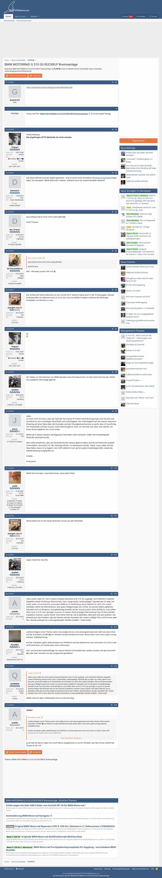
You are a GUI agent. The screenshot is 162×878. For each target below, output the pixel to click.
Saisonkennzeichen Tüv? (136, 368)
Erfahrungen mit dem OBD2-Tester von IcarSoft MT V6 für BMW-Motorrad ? (46, 805)
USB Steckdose (132, 403)
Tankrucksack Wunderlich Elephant (138, 243)
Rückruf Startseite (103, 177)
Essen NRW (20, 495)
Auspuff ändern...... (134, 380)
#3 (116, 173)
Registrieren (138, 140)
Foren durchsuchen (24, 21)
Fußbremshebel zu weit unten (139, 374)
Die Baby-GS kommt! (135, 344)
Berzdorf (20, 654)
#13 (115, 594)
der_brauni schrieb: (35, 258)
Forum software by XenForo (81, 873)
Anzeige (15, 113)
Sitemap (107, 869)
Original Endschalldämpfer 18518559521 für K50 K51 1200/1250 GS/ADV (140, 252)
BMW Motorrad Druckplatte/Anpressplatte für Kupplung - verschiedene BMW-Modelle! (61, 849)
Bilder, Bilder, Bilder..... (135, 392)
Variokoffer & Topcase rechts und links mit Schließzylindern (138, 236)
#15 (115, 666)
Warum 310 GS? (133, 350)
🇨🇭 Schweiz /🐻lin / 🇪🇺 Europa (16, 160)
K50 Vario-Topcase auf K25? (138, 296)
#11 (115, 516)
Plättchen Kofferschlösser (137, 181)
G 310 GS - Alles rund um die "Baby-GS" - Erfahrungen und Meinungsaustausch (138, 338)
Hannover (20, 317)
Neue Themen (128, 261)
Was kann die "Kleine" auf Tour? (140, 397)
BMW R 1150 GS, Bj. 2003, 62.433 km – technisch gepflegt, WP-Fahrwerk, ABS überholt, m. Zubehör (141, 199)
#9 (116, 411)
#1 (116, 82)
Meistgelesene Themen (132, 330)
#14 (115, 627)
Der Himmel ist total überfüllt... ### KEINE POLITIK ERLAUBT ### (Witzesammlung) (141, 168)
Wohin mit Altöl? (133, 290)
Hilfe (152, 869)
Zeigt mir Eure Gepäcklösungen (140, 362)
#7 (116, 329)
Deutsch (20, 869)
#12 (115, 555)
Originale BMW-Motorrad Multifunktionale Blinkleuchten (44, 836)
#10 (115, 468)
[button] (27, 16)
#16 (115, 705)
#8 (116, 372)
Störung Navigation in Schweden (140, 308)
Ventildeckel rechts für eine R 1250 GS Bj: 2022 (141, 208)
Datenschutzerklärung (140, 869)
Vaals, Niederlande (17, 200)
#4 (116, 212)
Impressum (98, 869)
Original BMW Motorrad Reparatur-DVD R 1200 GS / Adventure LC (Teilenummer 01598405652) (61, 826)
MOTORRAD (31, 216)
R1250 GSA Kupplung (135, 285)
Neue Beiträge (9, 21)
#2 (116, 129)
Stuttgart (20, 278)
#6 (116, 290)
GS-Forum (10, 869)
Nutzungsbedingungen (121, 869)
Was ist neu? (20, 16)
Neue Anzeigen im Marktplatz (136, 190)
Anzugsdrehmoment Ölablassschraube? (135, 357)
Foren (8, 16)
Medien (34, 16)
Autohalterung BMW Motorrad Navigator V (29, 815)
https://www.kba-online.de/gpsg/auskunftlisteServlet (49, 87)
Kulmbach (20, 239)
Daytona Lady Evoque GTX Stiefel (139, 215)
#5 (116, 251)
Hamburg (20, 399)
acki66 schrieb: (33, 673)
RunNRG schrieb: (34, 717)
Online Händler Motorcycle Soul (140, 266)
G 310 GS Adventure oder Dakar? (140, 386)
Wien (22, 693)
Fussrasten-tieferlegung (136, 302)
